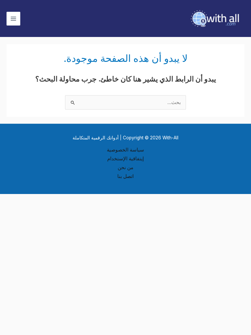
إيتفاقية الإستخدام (125, 159)
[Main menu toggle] (13, 19)
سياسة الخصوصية (125, 150)
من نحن (125, 167)
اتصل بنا (125, 176)
